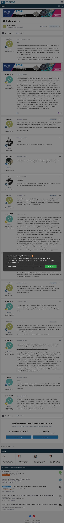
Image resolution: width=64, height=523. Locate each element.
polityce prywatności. (13, 262)
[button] (11, 266)
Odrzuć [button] (38, 266)
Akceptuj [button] (51, 266)
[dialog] (32, 261)
